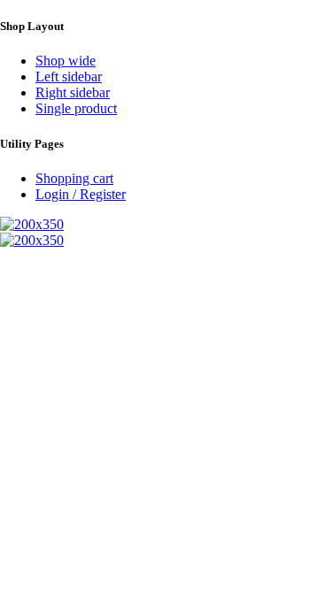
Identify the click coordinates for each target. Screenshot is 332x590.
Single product (76, 108)
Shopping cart (74, 178)
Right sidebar (72, 92)
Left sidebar (68, 76)
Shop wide (65, 60)
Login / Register (80, 194)
